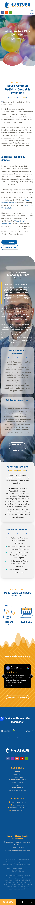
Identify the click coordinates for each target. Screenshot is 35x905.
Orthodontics (17, 777)
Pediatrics (17, 775)
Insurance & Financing (17, 790)
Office (17, 772)
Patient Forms (17, 788)
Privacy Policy (8, 864)
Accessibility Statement (23, 864)
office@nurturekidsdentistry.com (19, 851)
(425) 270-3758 (18, 848)
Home (13, 39)
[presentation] (4, 731)
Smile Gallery (17, 783)
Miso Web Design (17, 871)
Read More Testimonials (17, 697)
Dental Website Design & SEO (16, 869)
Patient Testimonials (17, 780)
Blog (17, 785)
